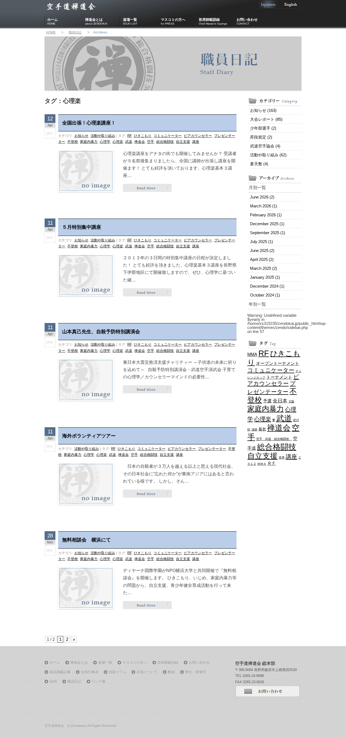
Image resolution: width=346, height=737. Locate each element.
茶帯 (282, 457)
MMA (252, 354)
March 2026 (263, 206)
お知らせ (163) (263, 110)
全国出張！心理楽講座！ (89, 123)
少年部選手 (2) (263, 128)
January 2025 (265, 277)
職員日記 (75, 32)
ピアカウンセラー (198, 136)
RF (129, 136)
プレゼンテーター (212, 449)
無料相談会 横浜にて (86, 540)
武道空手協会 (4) (265, 146)
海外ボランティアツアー (89, 436)
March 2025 (263, 268)
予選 (267, 400)
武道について (147, 672)
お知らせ (81, 136)
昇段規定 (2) (261, 137)
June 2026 (262, 197)
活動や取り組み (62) (268, 155)
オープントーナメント (277, 363)
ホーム (52, 21)
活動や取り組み (103, 136)
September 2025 (267, 232)
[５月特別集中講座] (147, 292)
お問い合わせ (247, 21)
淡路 (254, 429)
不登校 (72, 142)
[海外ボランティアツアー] (147, 493)
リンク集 (99, 681)
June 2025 (262, 250)
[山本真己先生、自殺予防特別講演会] (147, 389)
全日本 (280, 400)
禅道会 (139, 142)
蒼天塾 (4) (259, 163)
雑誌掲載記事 (60, 672)
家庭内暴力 (89, 142)
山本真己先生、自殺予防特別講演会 (101, 331)
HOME (51, 32)
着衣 (262, 429)
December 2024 (267, 286)
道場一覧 (130, 21)
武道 (128, 142)
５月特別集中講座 (81, 227)
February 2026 (266, 215)
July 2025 (261, 241)
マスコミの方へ (173, 21)
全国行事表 (89, 672)
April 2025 (262, 259)
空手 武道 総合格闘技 (274, 438)
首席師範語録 (213, 21)
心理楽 (117, 142)
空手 (150, 142)
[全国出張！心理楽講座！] (147, 188)
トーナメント (279, 377)
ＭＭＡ (261, 463)
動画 (171, 672)
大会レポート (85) (266, 119)
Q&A (53, 681)
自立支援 (183, 142)
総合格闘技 (165, 142)
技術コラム (117, 672)
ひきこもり (142, 136)
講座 (195, 142)
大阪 (291, 401)
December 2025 (267, 223)
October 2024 (265, 295)
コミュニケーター (168, 136)
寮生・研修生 (195, 672)
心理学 (105, 142)
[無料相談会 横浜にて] (147, 605)
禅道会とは (96, 21)
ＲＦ (271, 463)
